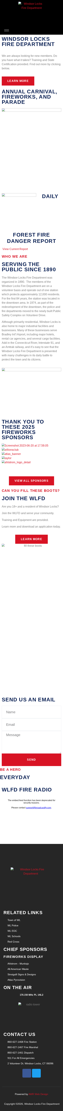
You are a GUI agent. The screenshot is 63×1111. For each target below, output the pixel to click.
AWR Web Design (38, 1094)
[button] (31, 466)
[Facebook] (26, 1073)
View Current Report (15, 249)
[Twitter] (36, 1073)
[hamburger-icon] (6, 30)
